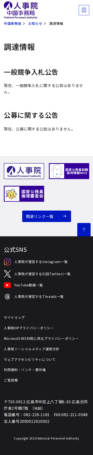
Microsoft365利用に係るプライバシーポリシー (41, 338)
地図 (37, 408)
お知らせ (35, 23)
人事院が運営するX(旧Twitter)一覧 (42, 273)
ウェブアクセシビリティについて (30, 359)
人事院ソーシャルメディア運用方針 (31, 348)
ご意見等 (11, 380)
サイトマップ (14, 317)
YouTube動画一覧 (28, 285)
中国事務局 (12, 23)
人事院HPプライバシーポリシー (29, 328)
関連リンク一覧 (40, 216)
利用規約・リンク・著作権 (25, 369)
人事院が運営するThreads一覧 (39, 296)
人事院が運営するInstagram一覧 (40, 261)
